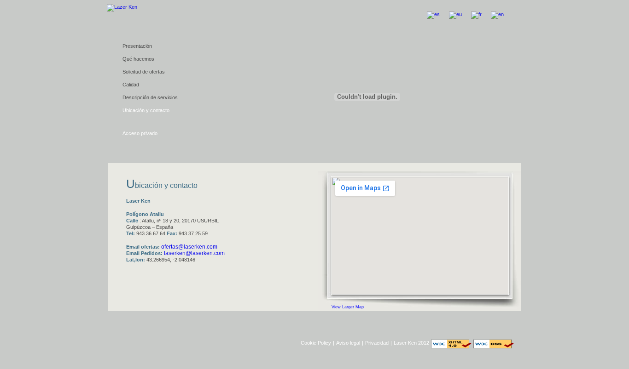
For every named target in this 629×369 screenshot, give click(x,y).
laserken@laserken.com (194, 253)
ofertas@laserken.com (189, 247)
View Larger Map (348, 307)
